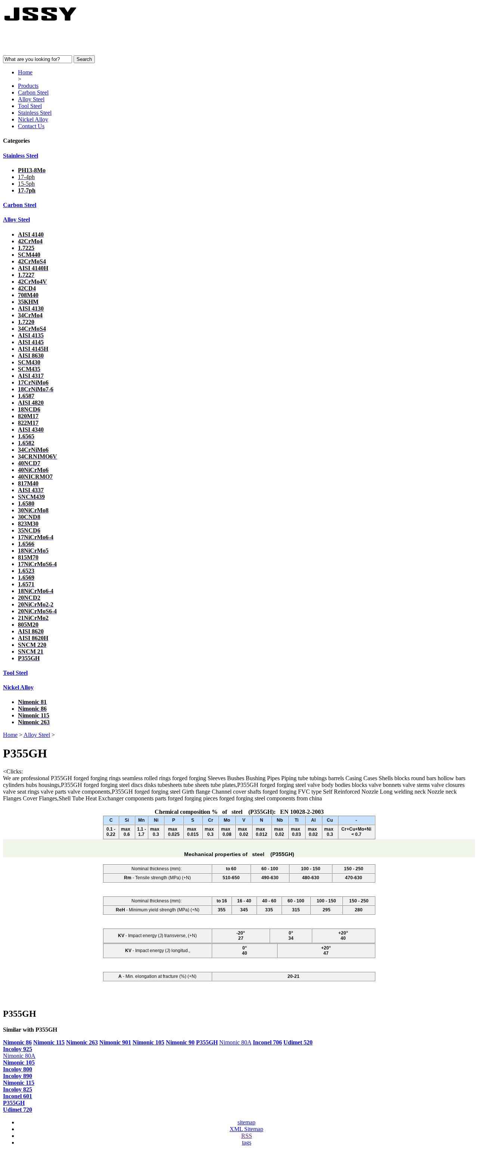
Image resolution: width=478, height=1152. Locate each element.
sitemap (246, 1122)
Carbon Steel (33, 92)
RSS (246, 1136)
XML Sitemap (246, 1129)
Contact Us (31, 126)
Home (25, 72)
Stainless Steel (35, 112)
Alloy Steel (31, 99)
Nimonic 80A (235, 1042)
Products (28, 86)
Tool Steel (30, 106)
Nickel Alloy (33, 119)
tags (246, 1142)
